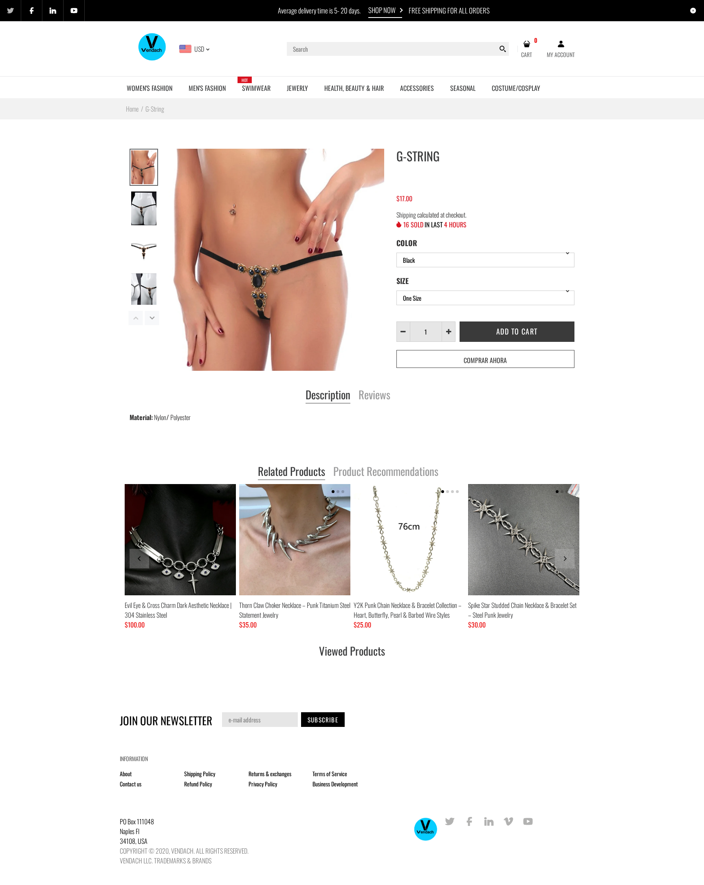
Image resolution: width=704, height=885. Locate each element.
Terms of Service (329, 773)
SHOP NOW (382, 10)
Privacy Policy (263, 783)
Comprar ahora (485, 360)
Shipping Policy (199, 773)
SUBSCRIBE (323, 719)
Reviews (374, 395)
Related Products (291, 472)
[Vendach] (152, 48)
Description (328, 395)
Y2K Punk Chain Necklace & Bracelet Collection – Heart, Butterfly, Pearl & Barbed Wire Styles (408, 610)
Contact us (130, 783)
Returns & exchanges (270, 773)
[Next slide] (564, 558)
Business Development (335, 783)
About (126, 773)
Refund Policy (198, 783)
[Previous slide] (139, 558)
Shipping (406, 215)
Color (406, 243)
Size (402, 280)
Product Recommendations (385, 472)
